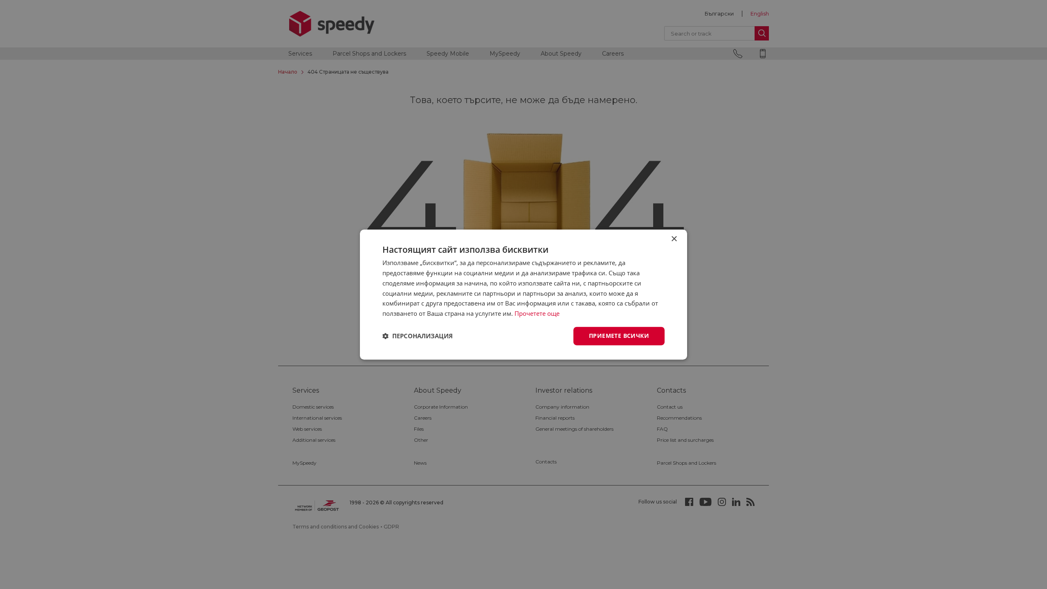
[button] (417, 335)
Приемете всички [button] (619, 335)
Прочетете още (537, 313)
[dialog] (523, 294)
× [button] (674, 239)
